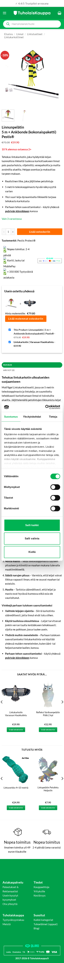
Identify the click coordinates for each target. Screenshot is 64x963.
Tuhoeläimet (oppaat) (46, 924)
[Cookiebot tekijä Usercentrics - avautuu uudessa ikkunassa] (45, 407)
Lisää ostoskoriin (39, 231)
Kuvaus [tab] (7, 365)
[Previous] (7, 76)
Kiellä (32, 551)
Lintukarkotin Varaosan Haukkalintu (16, 714)
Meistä (7, 924)
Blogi (36, 928)
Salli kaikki (32, 525)
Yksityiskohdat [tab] (32, 416)
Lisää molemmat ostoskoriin (25, 318)
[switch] (55, 487)
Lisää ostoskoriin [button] (16, 730)
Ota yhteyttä (10, 903)
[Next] (57, 76)
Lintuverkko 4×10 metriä (16, 787)
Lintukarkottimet (14, 37)
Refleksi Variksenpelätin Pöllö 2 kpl (48, 714)
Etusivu (8, 34)
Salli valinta (32, 538)
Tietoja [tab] (53, 416)
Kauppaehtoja (41, 887)
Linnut (20, 34)
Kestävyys (40, 895)
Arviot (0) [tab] (9, 370)
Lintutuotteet (34, 34)
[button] (4, 13)
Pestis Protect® (26, 240)
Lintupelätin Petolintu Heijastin (48, 789)
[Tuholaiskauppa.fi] (32, 13)
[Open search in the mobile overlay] (32, 24)
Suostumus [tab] (11, 416)
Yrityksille (39, 891)
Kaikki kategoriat (43, 919)
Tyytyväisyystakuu (13, 919)
